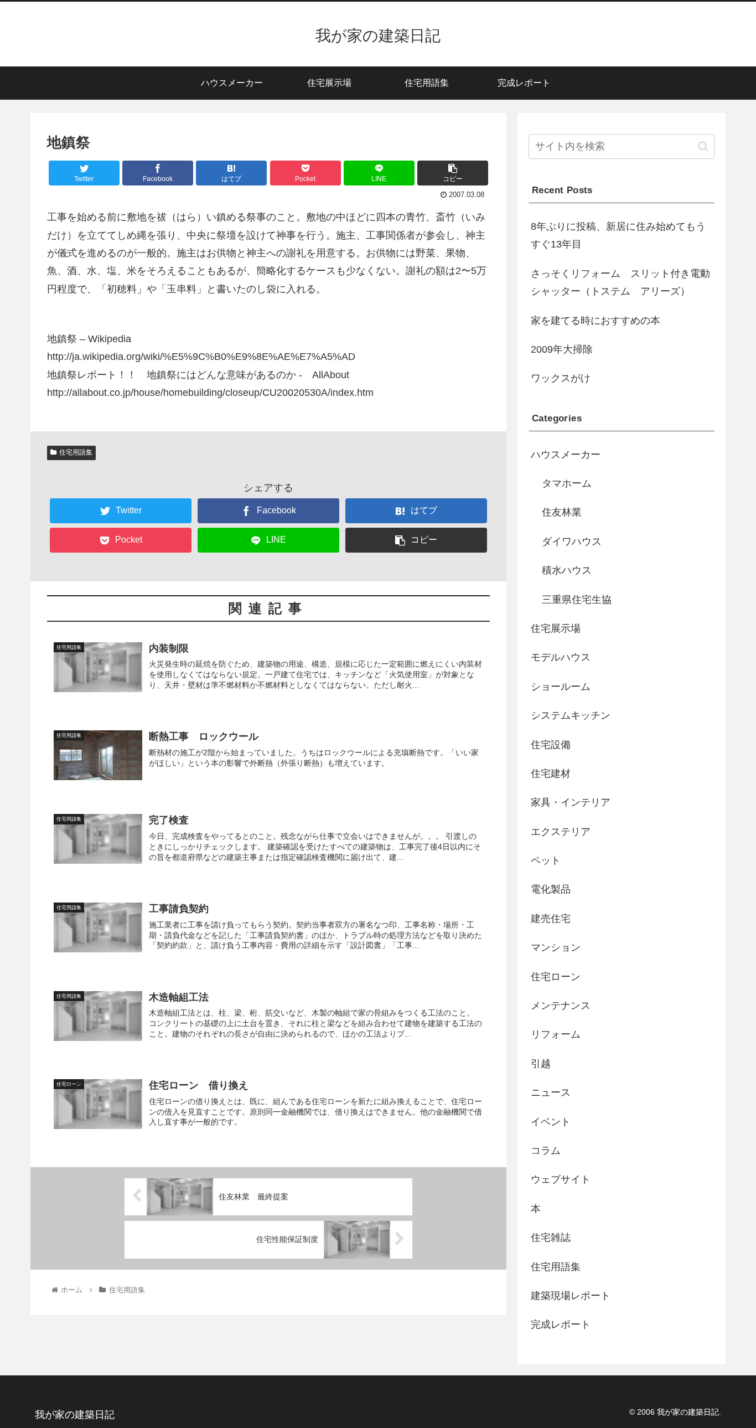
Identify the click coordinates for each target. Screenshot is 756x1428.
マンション (556, 947)
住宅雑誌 (551, 1237)
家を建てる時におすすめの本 (595, 320)
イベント (551, 1121)
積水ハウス (567, 570)
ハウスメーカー (565, 454)
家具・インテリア (570, 802)
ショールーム (561, 686)
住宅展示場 (556, 628)
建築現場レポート (570, 1295)
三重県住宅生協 (577, 599)
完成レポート (561, 1324)
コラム (546, 1150)
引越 (541, 1063)
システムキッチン (570, 715)
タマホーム (567, 483)
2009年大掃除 (562, 349)
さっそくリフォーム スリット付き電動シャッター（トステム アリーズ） (620, 282)
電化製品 (551, 889)
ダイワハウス (572, 541)
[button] (703, 146)
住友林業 (562, 512)
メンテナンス (561, 1005)
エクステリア (561, 831)
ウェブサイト (561, 1179)
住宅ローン (556, 976)
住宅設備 (551, 744)
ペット (546, 860)
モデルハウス (561, 657)
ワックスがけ (561, 378)
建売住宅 (551, 918)
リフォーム (556, 1034)
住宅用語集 (75, 452)
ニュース (551, 1092)
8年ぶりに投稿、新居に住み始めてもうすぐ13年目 (618, 235)
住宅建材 (551, 773)
